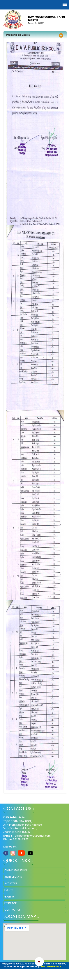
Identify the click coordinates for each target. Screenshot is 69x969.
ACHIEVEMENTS (13, 877)
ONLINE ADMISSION (15, 870)
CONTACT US (12, 910)
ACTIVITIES (10, 883)
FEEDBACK (10, 903)
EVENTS (8, 890)
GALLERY (9, 896)
